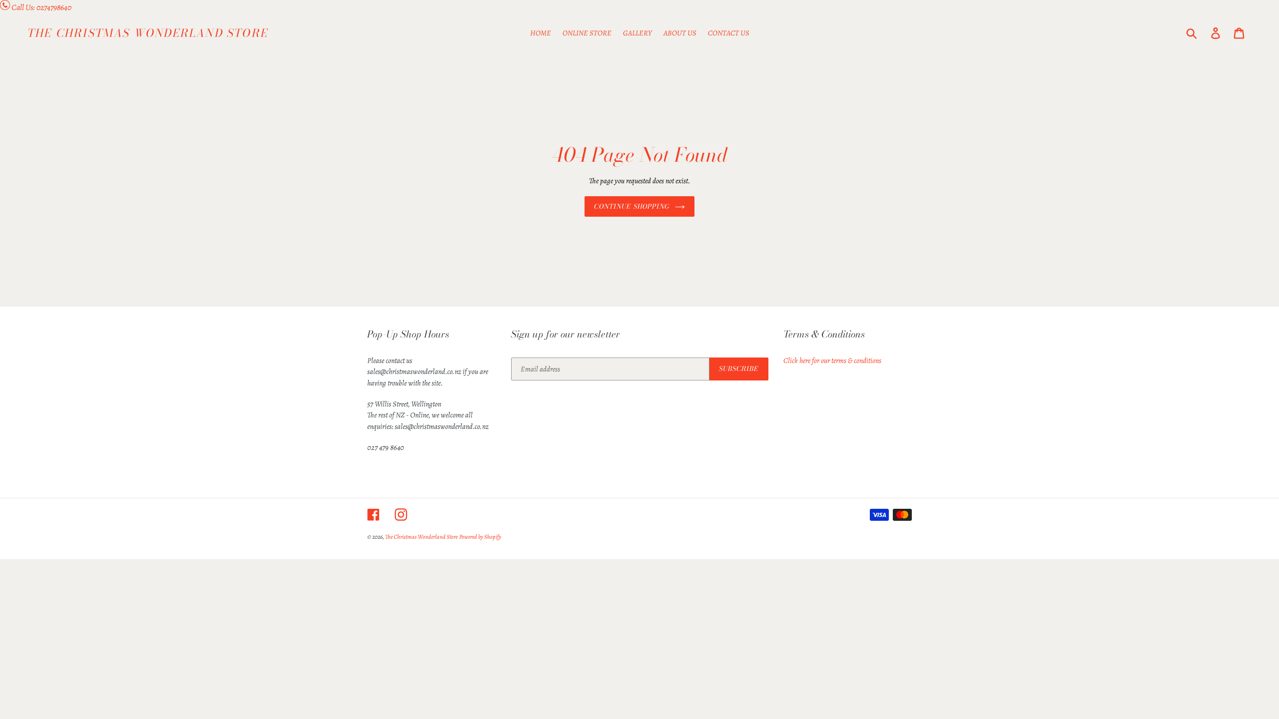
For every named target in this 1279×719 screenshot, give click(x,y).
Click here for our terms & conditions (832, 360)
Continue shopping (632, 206)
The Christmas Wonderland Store (147, 32)
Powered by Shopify (480, 537)
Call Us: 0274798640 (41, 7)
